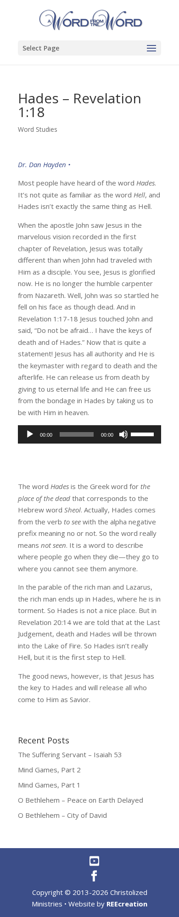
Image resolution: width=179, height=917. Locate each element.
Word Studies (37, 129)
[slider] (144, 433)
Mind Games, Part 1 (49, 784)
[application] (89, 434)
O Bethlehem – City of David (62, 815)
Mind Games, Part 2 (49, 769)
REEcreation (126, 903)
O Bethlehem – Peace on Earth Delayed (80, 799)
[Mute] (123, 434)
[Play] (29, 434)
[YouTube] (94, 861)
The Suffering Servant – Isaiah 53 (70, 754)
